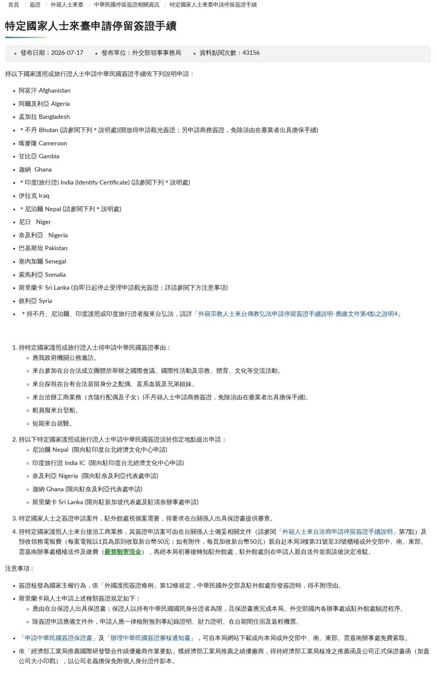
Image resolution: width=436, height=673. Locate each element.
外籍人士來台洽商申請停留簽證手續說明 (337, 532)
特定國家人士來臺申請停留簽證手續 (213, 4)
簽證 (35, 4)
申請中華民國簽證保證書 (58, 638)
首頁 (13, 4)
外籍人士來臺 (67, 4)
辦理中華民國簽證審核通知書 (150, 638)
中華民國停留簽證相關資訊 (126, 4)
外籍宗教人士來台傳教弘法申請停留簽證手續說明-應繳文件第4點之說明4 (298, 314)
